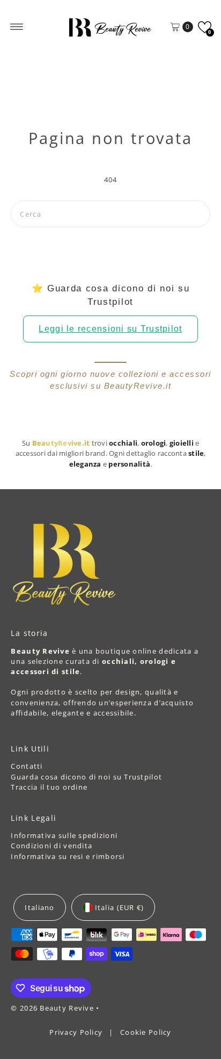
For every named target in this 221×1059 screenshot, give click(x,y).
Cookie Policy (146, 1032)
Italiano (39, 907)
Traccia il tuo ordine (49, 787)
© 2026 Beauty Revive (53, 1008)
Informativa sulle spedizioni (64, 835)
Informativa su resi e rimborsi (67, 856)
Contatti (26, 766)
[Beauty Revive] (110, 26)
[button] (204, 27)
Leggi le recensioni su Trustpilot (110, 328)
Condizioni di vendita (51, 845)
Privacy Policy (77, 1032)
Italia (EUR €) (119, 907)
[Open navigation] (17, 26)
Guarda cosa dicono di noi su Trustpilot (86, 777)
